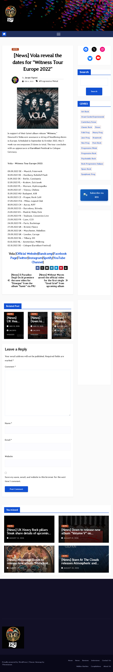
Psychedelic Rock (88, 158)
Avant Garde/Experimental (92, 117)
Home (70, 660)
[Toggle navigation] (58, 34)
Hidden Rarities (82, 666)
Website (9, 456)
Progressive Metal (89, 148)
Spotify (48, 258)
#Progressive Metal (48, 81)
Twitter (22, 258)
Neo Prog (85, 143)
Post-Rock (96, 143)
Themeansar (7, 664)
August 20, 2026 (17, 568)
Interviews (95, 660)
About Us (107, 666)
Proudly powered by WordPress (15, 662)
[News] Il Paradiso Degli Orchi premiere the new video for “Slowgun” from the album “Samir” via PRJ (23, 280)
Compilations (96, 666)
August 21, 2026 (16, 538)
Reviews (85, 660)
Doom (97, 127)
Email (8, 440)
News (15, 49)
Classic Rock (86, 127)
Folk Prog (85, 132)
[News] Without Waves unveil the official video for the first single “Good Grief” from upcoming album (51, 280)
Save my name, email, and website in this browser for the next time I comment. (35, 479)
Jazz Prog (85, 138)
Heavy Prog (98, 132)
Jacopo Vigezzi (31, 78)
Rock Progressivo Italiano (92, 164)
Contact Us (106, 660)
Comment (10, 366)
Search (84, 72)
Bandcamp (45, 254)
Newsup (38, 662)
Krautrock (97, 138)
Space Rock (86, 169)
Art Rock (85, 111)
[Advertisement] (94, 252)
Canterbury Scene (88, 122)
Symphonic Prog (88, 174)
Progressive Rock (88, 153)
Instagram (35, 258)
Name (8, 423)
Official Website (26, 254)
